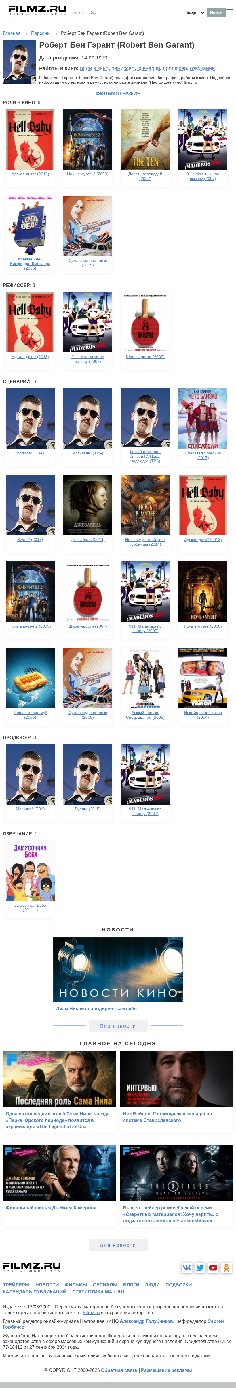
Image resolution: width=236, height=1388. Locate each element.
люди (152, 1284)
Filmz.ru (91, 1312)
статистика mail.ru (98, 1291)
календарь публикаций (34, 1291)
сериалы (105, 1284)
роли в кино (94, 68)
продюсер (175, 68)
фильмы (76, 1284)
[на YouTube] (213, 1268)
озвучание (202, 68)
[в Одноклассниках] (226, 1268)
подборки (178, 1284)
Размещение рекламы (166, 1370)
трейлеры (16, 1284)
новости (47, 1284)
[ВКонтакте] (187, 1268)
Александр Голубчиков (146, 1321)
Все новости (118, 1026)
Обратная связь (119, 1370)
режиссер (122, 68)
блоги (131, 1284)
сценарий (148, 68)
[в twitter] (200, 1268)
